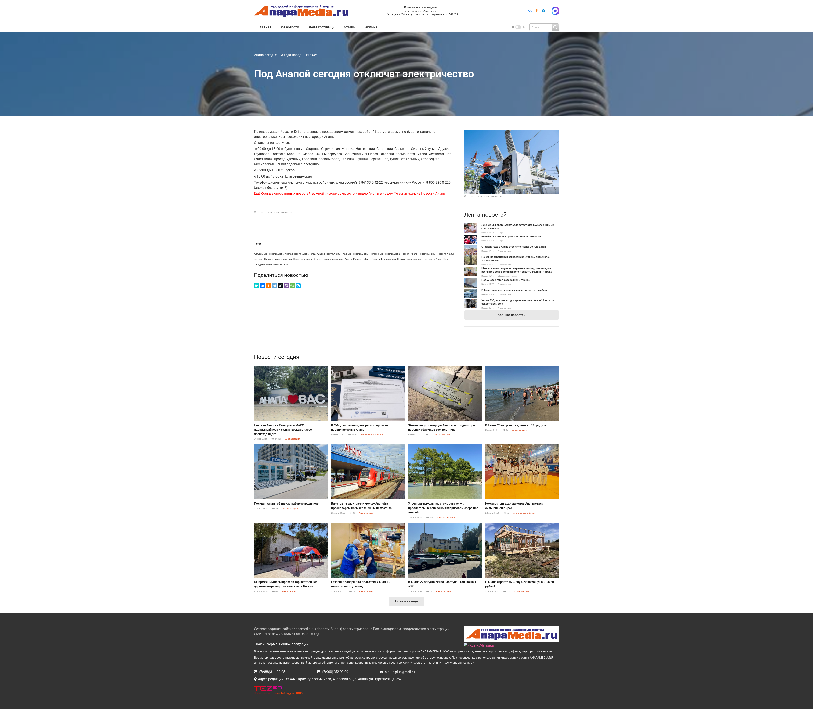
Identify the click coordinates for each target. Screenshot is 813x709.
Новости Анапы (427, 254)
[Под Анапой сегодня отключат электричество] (511, 133)
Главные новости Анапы (355, 254)
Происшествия (504, 265)
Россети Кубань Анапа (384, 259)
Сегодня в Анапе (433, 259)
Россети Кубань (361, 259)
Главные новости (446, 517)
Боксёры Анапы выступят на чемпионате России (511, 236)
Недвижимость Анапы (372, 434)
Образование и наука (507, 276)
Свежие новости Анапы (410, 259)
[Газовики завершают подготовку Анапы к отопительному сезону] (368, 550)
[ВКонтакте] (262, 285)
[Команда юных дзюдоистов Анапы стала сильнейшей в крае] (522, 471)
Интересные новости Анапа (385, 254)
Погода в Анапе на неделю (420, 7)
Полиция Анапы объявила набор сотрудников (286, 503)
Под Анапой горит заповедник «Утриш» (505, 280)
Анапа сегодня (265, 55)
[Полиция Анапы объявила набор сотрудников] (291, 471)
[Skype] (298, 285)
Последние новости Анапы (337, 259)
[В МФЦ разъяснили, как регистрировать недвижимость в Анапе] (368, 393)
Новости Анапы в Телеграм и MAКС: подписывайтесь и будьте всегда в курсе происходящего (283, 429)
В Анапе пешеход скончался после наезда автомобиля (514, 290)
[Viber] (286, 285)
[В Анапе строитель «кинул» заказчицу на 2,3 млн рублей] (522, 550)
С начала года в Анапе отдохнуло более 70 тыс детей (513, 246)
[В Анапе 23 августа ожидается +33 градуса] (522, 393)
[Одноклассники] (268, 285)
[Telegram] (543, 10)
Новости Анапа (409, 254)
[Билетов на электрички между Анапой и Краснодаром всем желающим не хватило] (368, 471)
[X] (280, 285)
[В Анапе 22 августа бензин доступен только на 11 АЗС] (445, 550)
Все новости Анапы (330, 254)
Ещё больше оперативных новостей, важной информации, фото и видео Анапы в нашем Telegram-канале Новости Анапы (350, 193)
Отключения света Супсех (307, 259)
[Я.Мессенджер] (256, 285)
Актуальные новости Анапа (269, 254)
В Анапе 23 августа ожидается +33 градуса (515, 425)
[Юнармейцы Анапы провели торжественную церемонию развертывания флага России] (291, 550)
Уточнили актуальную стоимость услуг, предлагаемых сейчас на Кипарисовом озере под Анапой (443, 508)
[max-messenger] (555, 11)
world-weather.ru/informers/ (420, 11)
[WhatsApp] (292, 285)
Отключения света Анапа (278, 259)
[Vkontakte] (530, 10)
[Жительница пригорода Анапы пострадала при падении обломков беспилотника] (445, 393)
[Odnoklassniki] (536, 10)
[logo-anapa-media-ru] (301, 11)
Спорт (500, 233)
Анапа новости (293, 254)
